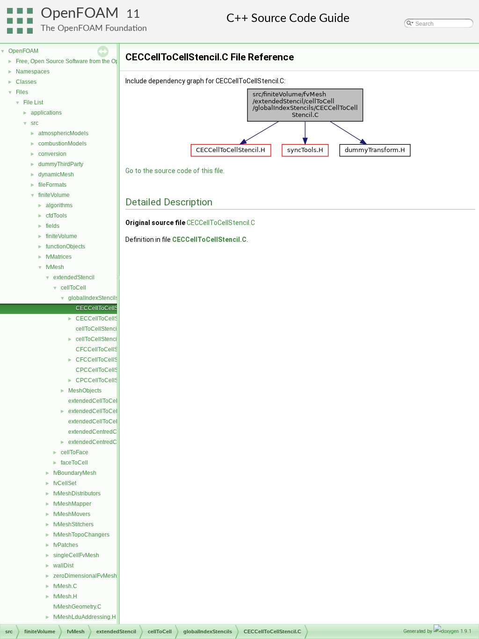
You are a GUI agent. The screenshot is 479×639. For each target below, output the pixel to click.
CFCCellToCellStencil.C (106, 349)
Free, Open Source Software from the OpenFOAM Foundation (94, 61)
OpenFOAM (80, 13)
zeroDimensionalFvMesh (85, 576)
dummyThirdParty (60, 164)
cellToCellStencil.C (100, 329)
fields (52, 226)
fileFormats (52, 185)
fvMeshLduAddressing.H (84, 617)
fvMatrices (59, 257)
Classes (26, 82)
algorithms (59, 205)
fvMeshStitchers (73, 524)
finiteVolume (54, 195)
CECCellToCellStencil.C (107, 308)
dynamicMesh (56, 174)
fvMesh (55, 267)
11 (133, 14)
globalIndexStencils (93, 298)
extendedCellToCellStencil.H (105, 411)
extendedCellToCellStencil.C (105, 401)
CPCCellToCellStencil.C (107, 370)
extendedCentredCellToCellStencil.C (115, 431)
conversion (52, 154)
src (34, 123)
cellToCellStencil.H (100, 339)
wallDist (63, 565)
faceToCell (74, 462)
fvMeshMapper (72, 504)
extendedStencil (73, 277)
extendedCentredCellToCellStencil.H (115, 442)
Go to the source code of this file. (175, 170)
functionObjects (65, 246)
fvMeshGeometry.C (77, 606)
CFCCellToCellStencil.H (106, 359)
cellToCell (73, 287)
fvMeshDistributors (77, 493)
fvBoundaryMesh (74, 473)
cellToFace (74, 452)
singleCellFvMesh (76, 555)
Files (22, 92)
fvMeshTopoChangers (81, 534)
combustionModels (62, 143)
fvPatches (65, 545)
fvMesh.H (65, 596)
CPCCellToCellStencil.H (107, 380)
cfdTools (56, 215)
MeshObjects (85, 390)
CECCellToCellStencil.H (107, 318)
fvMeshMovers (71, 514)
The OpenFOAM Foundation (94, 28)
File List (33, 102)
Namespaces (33, 71)
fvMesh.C (65, 586)
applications (46, 112)
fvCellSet (64, 483)
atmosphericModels (63, 133)
